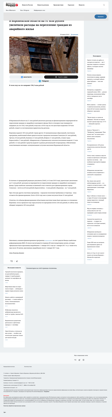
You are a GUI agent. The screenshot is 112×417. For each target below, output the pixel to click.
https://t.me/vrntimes (73, 400)
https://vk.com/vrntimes (84, 400)
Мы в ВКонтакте (10, 10)
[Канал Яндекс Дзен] (61, 77)
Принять (101, 16)
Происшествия (58, 5)
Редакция (74, 34)
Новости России (27, 5)
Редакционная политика (9, 366)
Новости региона (43, 5)
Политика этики (28, 366)
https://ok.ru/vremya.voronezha (97, 400)
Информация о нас (39, 10)
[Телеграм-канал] (43, 81)
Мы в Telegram (24, 10)
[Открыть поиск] (104, 5)
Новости (81, 5)
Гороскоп (71, 5)
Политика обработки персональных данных (14, 405)
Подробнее (46, 391)
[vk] (11, 261)
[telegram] (17, 261)
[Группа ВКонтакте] (26, 77)
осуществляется (49, 240)
